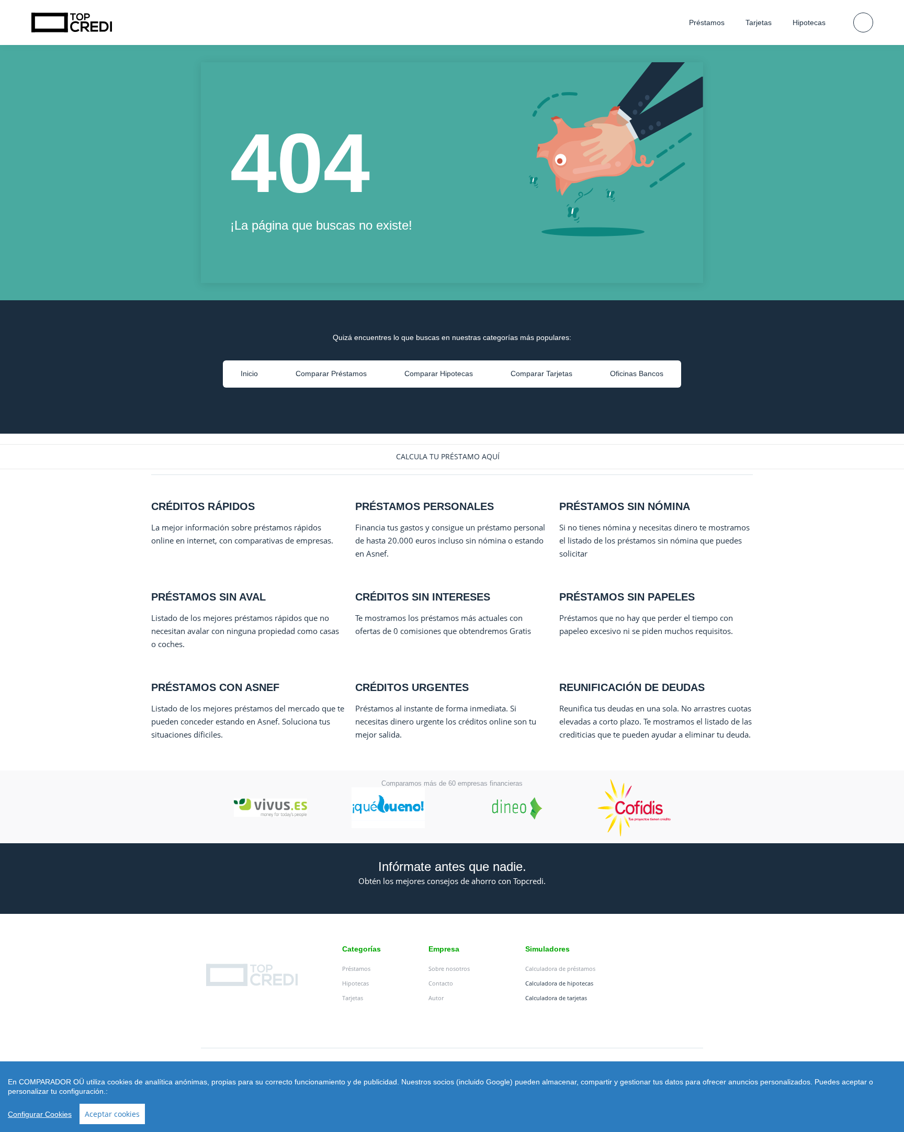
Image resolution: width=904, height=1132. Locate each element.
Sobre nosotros (449, 968)
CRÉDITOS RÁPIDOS (203, 506)
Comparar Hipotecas (438, 373)
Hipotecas (809, 22)
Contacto (440, 983)
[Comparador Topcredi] (71, 22)
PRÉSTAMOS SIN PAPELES (627, 597)
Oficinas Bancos (636, 373)
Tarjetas (758, 22)
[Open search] (863, 22)
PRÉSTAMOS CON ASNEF (215, 687)
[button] (452, 456)
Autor (436, 998)
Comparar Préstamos (331, 373)
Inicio (249, 373)
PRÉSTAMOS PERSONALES (424, 506)
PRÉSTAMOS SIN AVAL (208, 597)
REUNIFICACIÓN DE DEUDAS (632, 687)
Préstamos (707, 22)
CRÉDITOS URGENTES (412, 687)
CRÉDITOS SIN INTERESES (422, 597)
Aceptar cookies (112, 1114)
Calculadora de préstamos (560, 968)
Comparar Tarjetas (541, 373)
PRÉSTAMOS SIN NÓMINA (624, 506)
